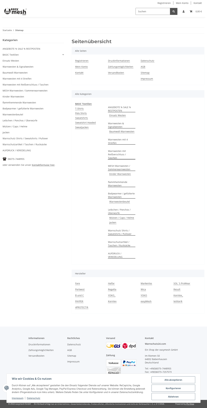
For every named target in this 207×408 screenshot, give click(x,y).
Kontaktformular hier (43, 164)
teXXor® (178, 301)
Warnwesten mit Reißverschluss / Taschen (117, 154)
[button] (183, 11)
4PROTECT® (81, 307)
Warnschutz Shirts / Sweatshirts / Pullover (119, 232)
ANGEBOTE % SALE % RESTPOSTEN (119, 109)
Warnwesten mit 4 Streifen (118, 141)
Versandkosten (116, 72)
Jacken (112, 222)
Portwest (80, 289)
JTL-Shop (190, 404)
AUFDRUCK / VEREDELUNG (115, 255)
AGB (143, 66)
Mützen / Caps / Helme (121, 217)
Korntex (112, 301)
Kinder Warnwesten (120, 173)
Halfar (111, 283)
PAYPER (79, 301)
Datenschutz (33, 398)
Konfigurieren (173, 388)
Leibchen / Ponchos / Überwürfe (119, 211)
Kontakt (198, 3)
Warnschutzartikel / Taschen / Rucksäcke (119, 243)
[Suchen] (173, 11)
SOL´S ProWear (182, 283)
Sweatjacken (82, 127)
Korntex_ (178, 295)
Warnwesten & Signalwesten (116, 125)
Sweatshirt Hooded (85, 122)
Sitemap (145, 72)
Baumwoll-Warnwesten (121, 131)
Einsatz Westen (117, 115)
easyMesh (146, 301)
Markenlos (146, 283)
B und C (79, 295)
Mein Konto (182, 3)
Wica (143, 289)
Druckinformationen (119, 60)
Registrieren (164, 3)
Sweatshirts (81, 117)
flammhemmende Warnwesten (117, 183)
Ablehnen (173, 396)
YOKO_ (111, 295)
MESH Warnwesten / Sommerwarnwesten (119, 167)
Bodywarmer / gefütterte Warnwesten (121, 195)
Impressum (17, 398)
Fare (77, 283)
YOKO (144, 295)
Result (177, 289)
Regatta (112, 289)
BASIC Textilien (11, 54)
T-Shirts (79, 108)
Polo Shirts (81, 113)
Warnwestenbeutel (119, 201)
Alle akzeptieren (173, 379)
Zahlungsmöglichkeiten (120, 66)
